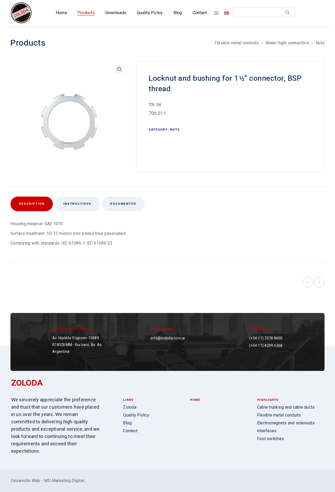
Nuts (320, 42)
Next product (319, 282)
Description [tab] (31, 204)
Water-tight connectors (287, 42)
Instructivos (77, 204)
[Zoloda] (21, 12)
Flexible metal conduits (237, 42)
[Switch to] (217, 12)
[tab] (77, 204)
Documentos (123, 204)
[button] (119, 69)
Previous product (308, 282)
